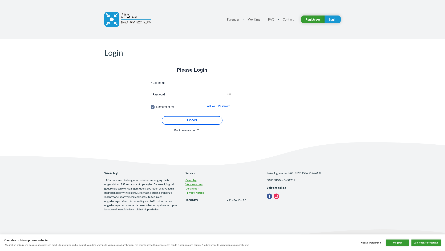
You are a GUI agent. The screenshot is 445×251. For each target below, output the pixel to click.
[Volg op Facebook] (269, 196)
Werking (254, 19)
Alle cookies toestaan (426, 242)
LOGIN (192, 120)
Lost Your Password (218, 106)
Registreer (312, 19)
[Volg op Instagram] (276, 196)
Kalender (233, 19)
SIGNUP (204, 130)
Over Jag (191, 180)
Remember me (165, 106)
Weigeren (397, 243)
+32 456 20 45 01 (237, 200)
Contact (288, 19)
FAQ (271, 19)
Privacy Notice (194, 192)
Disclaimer (192, 188)
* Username (158, 82)
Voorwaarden (194, 184)
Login (332, 19)
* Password (158, 94)
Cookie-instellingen (371, 243)
